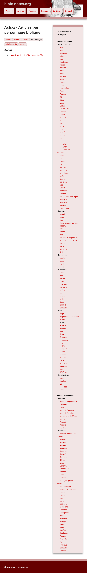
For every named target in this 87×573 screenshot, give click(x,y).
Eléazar (63, 94)
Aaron (62, 378)
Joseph (62, 267)
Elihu (62, 100)
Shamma (63, 202)
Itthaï (61, 129)
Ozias (62, 360)
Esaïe (62, 281)
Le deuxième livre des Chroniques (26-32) (26, 55)
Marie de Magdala (67, 413)
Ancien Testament (64, 41)
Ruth (61, 252)
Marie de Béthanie (67, 410)
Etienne (63, 472)
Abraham (63, 258)
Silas (62, 527)
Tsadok (62, 390)
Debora (63, 226)
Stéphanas (64, 533)
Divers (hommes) (65, 44)
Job (61, 141)
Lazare (62, 495)
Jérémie (63, 290)
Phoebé (63, 422)
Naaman (63, 179)
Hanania (63, 120)
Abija (62, 314)
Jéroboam (64, 340)
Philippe (63, 521)
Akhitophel (64, 62)
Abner (62, 50)
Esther (62, 232)
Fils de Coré (64, 109)
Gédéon (63, 112)
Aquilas (63, 445)
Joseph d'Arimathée (68, 489)
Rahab (62, 246)
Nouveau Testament (65, 396)
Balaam (63, 68)
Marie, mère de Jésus (68, 416)
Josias (62, 352)
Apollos (63, 442)
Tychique (63, 545)
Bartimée (63, 454)
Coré (62, 85)
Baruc (62, 74)
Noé (61, 185)
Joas (61, 343)
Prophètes (62, 270)
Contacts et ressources (16, 567)
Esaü (62, 103)
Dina (61, 229)
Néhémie (63, 182)
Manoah (63, 167)
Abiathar (63, 381)
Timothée (63, 539)
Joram (62, 346)
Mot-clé (22, 44)
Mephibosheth (65, 173)
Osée (62, 302)
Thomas (63, 536)
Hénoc (62, 123)
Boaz (62, 79)
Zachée (63, 551)
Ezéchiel (63, 284)
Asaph (62, 65)
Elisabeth (63, 404)
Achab (62, 319)
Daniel (62, 273)
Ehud (62, 91)
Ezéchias (63, 337)
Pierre (62, 524)
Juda (62, 159)
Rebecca (63, 249)
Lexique (44, 11)
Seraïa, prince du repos (69, 197)
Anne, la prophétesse (68, 401)
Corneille (63, 457)
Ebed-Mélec (64, 88)
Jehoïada (63, 387)
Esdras (62, 106)
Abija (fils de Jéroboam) (69, 317)
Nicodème (64, 507)
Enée (62, 463)
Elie (61, 276)
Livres (25, 40)
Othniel (62, 188)
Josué (62, 156)
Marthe (62, 419)
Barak (62, 71)
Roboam (63, 363)
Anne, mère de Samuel (69, 223)
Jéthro (62, 135)
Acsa (62, 217)
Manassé (63, 358)
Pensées (32, 11)
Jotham (62, 355)
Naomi (62, 243)
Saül (61, 369)
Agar (61, 220)
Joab (62, 138)
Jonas (62, 296)
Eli (61, 97)
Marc (62, 501)
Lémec (62, 161)
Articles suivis (11, 44)
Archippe (63, 448)
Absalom (63, 53)
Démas (62, 460)
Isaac (62, 261)
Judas (62, 492)
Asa (61, 331)
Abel (61, 47)
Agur (61, 59)
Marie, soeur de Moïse (68, 240)
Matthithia (63, 170)
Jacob (62, 264)
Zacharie (63, 308)
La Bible (56, 11)
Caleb (62, 82)
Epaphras (63, 466)
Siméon (63, 205)
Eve (61, 235)
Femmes (61, 211)
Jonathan (63, 147)
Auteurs (17, 40)
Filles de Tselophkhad (68, 238)
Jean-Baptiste (65, 486)
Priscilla (63, 425)
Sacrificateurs (63, 375)
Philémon (63, 519)
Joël (61, 293)
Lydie (62, 407)
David (62, 334)
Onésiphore (64, 513)
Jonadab (63, 144)
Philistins (63, 191)
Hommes (61, 431)
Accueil (9, 11)
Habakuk (63, 287)
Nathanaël (64, 504)
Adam (62, 56)
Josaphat (63, 349)
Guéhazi (63, 118)
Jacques (63, 478)
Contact (68, 11)
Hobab (62, 126)
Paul (61, 516)
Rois (60, 311)
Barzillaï (63, 77)
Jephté (62, 132)
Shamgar (63, 199)
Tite (61, 542)
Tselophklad (64, 208)
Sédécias (63, 372)
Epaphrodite (64, 469)
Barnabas (63, 451)
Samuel (63, 305)
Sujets (8, 40)
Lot (61, 164)
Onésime (63, 510)
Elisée (62, 279)
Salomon (63, 366)
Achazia (63, 325)
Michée (62, 299)
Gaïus (62, 475)
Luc (61, 498)
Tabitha (62, 428)
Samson (63, 194)
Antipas (63, 440)
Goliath (62, 115)
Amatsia (63, 328)
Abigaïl (62, 214)
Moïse (62, 176)
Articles (20, 11)
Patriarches (62, 255)
